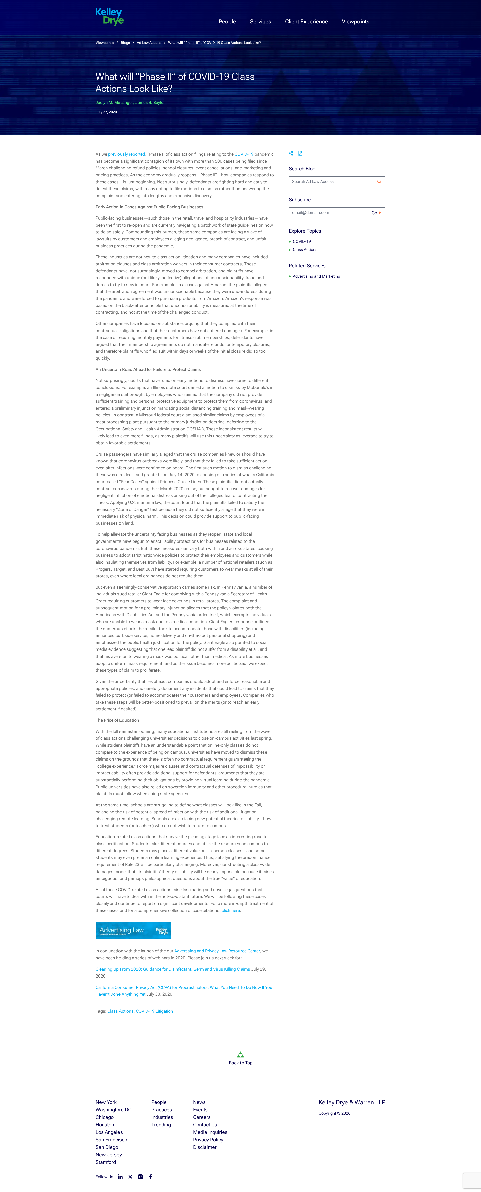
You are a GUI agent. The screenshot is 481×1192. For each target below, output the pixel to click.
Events (200, 1110)
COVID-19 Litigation (154, 1011)
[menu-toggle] (468, 20)
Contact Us (205, 1125)
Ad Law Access (149, 43)
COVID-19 (244, 154)
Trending (161, 1125)
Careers (202, 1117)
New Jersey (109, 1155)
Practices (161, 1110)
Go (374, 212)
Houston (105, 1125)
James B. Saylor (150, 102)
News (199, 1102)
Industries (162, 1117)
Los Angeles (109, 1132)
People (227, 21)
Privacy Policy (208, 1140)
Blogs (125, 43)
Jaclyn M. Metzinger (114, 102)
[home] (110, 17)
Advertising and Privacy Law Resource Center (217, 950)
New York (106, 1102)
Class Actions (120, 1011)
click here (231, 910)
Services (260, 21)
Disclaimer (205, 1147)
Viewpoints (355, 21)
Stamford (106, 1162)
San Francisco (111, 1140)
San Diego (107, 1147)
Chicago (105, 1117)
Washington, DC (113, 1110)
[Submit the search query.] (379, 182)
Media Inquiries (210, 1132)
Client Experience (306, 21)
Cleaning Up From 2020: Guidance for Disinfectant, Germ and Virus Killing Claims (173, 969)
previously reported (126, 154)
